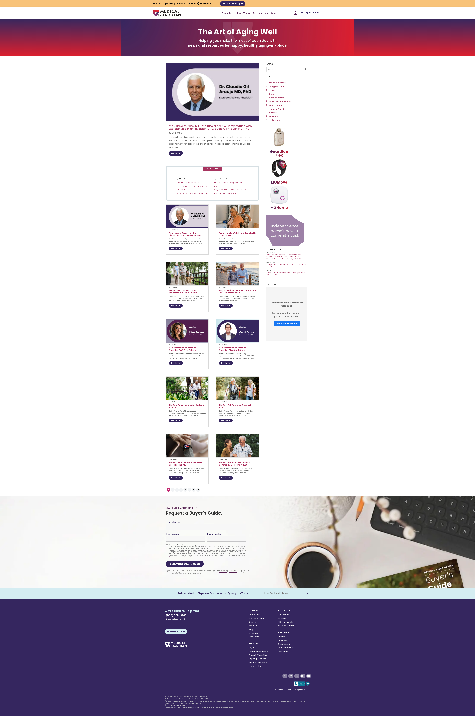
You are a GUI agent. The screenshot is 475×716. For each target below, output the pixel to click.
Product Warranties (258, 655)
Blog (251, 630)
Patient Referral (285, 648)
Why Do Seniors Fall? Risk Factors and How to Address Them (237, 291)
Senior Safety (275, 105)
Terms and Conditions (176, 557)
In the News (254, 633)
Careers (252, 622)
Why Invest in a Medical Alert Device (230, 189)
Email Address (172, 534)
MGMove (282, 618)
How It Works (243, 13)
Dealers (281, 637)
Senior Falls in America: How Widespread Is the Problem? (183, 291)
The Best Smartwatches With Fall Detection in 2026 (185, 463)
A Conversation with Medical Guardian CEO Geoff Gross (233, 348)
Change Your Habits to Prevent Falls (192, 193)
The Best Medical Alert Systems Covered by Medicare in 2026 (234, 463)
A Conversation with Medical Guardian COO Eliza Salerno (183, 348)
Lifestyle (272, 112)
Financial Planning (277, 109)
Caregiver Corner (277, 86)
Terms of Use (223, 572)
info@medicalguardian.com (178, 619)
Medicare (273, 116)
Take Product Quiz (233, 3)
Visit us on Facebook (286, 323)
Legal (251, 648)
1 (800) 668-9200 (176, 615)
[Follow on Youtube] (308, 676)
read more (175, 153)
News (271, 94)
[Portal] (295, 13)
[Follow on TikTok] (290, 676)
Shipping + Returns (257, 659)
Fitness (271, 90)
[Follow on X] (296, 676)
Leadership (254, 637)
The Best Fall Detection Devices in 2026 (235, 406)
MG (279, 182)
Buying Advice (260, 13)
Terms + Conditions (258, 663)
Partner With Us (176, 631)
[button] (185, 564)
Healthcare (283, 640)
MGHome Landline (286, 622)
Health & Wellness (277, 82)
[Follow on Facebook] (284, 676)
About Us (253, 626)
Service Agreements (258, 651)
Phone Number (214, 534)
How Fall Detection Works (188, 182)
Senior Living (283, 651)
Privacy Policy (188, 557)
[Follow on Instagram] (302, 676)
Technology (274, 120)
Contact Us (254, 615)
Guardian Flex (284, 615)
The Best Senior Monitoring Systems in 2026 (186, 406)
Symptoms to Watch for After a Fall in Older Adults (237, 234)
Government (284, 644)
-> (198, 489)
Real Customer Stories (279, 101)
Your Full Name (173, 522)
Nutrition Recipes (276, 97)
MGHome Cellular (286, 626)
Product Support (256, 618)
